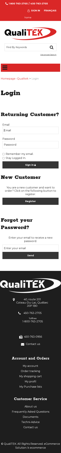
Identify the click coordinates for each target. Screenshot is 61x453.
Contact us (33, 344)
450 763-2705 (39, 3)
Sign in (29, 164)
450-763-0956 (33, 336)
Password (8, 138)
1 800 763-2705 (18, 3)
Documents (30, 416)
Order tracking (30, 371)
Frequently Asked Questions (30, 411)
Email (6, 124)
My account (30, 365)
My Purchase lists (30, 386)
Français (50, 10)
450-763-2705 (33, 313)
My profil (30, 381)
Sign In (35, 10)
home (28, 17)
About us (31, 406)
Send (30, 255)
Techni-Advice (30, 422)
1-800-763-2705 (32, 321)
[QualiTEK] (30, 33)
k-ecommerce (36, 447)
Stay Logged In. (16, 158)
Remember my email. (20, 153)
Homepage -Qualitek (14, 78)
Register (30, 201)
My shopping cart (30, 376)
